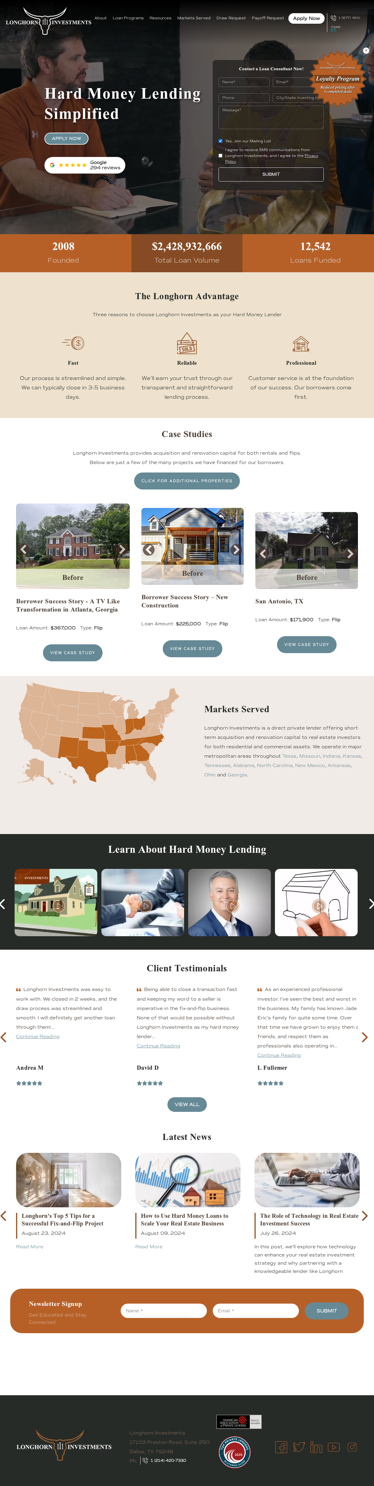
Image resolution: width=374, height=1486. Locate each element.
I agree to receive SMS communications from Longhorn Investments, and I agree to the (271, 156)
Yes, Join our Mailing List (248, 141)
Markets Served (194, 18)
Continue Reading (38, 1046)
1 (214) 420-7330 (168, 1460)
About (100, 18)
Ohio (210, 775)
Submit (271, 174)
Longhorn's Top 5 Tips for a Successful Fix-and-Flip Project (62, 1220)
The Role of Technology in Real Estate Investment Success (309, 1220)
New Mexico (310, 765)
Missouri (309, 756)
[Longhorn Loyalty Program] (338, 79)
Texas (289, 756)
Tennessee (217, 765)
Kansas (352, 756)
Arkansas (339, 765)
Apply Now (306, 18)
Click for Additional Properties (187, 481)
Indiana (331, 756)
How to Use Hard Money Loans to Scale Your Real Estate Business (184, 1220)
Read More (29, 1246)
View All (187, 1104)
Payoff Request (268, 18)
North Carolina (274, 765)
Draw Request (231, 18)
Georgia (237, 775)
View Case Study (72, 653)
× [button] (366, 50)
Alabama (243, 765)
